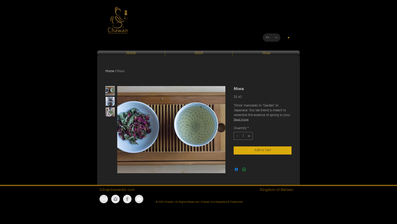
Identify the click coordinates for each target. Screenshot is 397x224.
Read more (241, 119)
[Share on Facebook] (236, 169)
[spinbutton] (243, 136)
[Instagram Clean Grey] (115, 199)
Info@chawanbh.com (117, 190)
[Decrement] (237, 136)
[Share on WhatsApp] (244, 169)
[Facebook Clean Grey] (127, 199)
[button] (288, 37)
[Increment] (249, 136)
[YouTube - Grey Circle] (139, 199)
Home (109, 71)
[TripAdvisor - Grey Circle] (103, 199)
